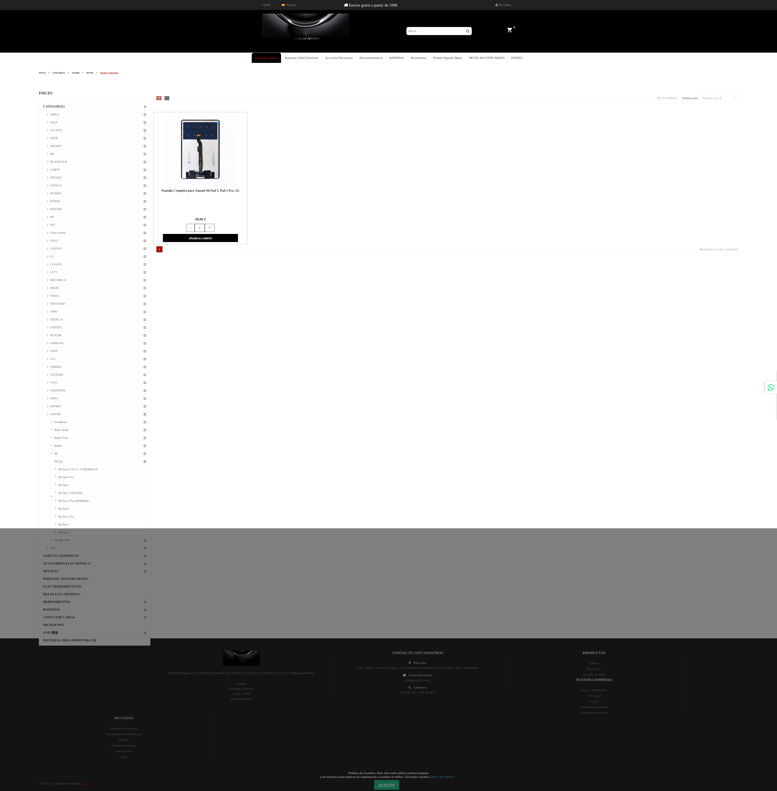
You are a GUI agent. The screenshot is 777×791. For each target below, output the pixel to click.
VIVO (53, 382)
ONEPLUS (56, 319)
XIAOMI (55, 414)
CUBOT (55, 169)
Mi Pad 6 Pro (66, 477)
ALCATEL (56, 130)
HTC (53, 224)
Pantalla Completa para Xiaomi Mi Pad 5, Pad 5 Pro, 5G (200, 190)
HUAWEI (56, 193)
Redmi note (61, 437)
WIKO (54, 398)
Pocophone (60, 422)
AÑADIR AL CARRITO (200, 238)
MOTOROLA (58, 280)
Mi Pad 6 (63, 485)
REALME (56, 335)
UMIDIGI (56, 366)
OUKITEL (56, 327)
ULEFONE (56, 374)
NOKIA (54, 295)
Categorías (54, 106)
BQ (52, 153)
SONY (54, 351)
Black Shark (61, 429)
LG (52, 256)
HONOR (55, 201)
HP (52, 217)
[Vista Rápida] (195, 149)
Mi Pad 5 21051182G (70, 493)
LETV (54, 272)
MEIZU (54, 288)
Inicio (46, 93)
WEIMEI (55, 406)
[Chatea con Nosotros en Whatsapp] (771, 387)
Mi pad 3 (63, 524)
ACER (54, 138)
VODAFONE (58, 390)
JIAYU (54, 240)
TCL (53, 359)
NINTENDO (57, 303)
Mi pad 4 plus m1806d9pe (73, 500)
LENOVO (56, 248)
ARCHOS (56, 146)
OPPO (53, 311)
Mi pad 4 (63, 508)
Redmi (58, 445)
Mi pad (58, 461)
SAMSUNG (57, 343)
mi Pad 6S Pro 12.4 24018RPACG (78, 469)
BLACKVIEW (58, 161)
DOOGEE (56, 177)
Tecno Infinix (58, 232)
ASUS (53, 122)
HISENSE (56, 209)
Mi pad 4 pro (66, 516)
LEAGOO (56, 264)
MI (56, 453)
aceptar (386, 785)
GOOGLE (56, 185)
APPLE (54, 114)
